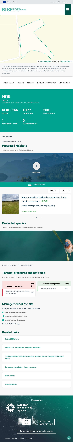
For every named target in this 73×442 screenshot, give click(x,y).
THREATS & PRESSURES (46, 83)
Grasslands (39, 184)
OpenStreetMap (45, 61)
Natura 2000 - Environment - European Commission (22, 348)
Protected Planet (11, 384)
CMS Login (29, 438)
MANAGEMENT (64, 83)
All (29, 184)
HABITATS (20, 83)
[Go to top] (69, 438)
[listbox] (12, 2)
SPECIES (30, 83)
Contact (7, 438)
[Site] (24, 9)
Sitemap (21, 438)
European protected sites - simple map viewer (21, 367)
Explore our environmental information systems (36, 431)
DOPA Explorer (10, 376)
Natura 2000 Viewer (12, 339)
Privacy (14, 438)
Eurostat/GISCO (66, 61)
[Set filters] (69, 191)
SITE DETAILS (9, 83)
